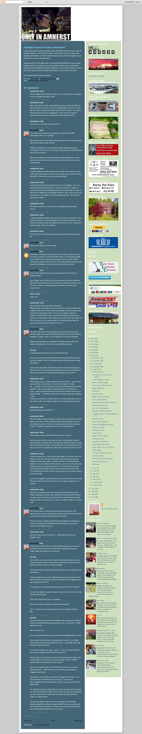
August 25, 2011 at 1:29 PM (39, 249)
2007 (93, 497)
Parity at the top (97, 372)
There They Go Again (101, 660)
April (94, 476)
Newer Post (28, 720)
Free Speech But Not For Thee (104, 630)
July (94, 468)
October (96, 363)
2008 (93, 494)
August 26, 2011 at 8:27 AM (39, 405)
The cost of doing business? (101, 453)
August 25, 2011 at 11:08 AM (39, 229)
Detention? (96, 464)
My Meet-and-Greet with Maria (102, 458)
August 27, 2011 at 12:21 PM (39, 506)
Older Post (78, 720)
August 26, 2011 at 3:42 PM (39, 451)
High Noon (95, 391)
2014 (93, 347)
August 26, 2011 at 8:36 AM (39, 414)
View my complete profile (109, 509)
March (95, 479)
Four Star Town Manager (100, 408)
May (94, 473)
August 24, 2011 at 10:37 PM (39, 180)
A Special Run (97, 433)
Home (53, 720)
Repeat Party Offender (102, 523)
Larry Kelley (34, 130)
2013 (93, 350)
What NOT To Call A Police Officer (105, 538)
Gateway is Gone (98, 430)
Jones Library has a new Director (103, 447)
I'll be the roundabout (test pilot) (102, 424)
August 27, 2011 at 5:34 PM (39, 541)
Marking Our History (101, 583)
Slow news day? (97, 419)
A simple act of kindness (100, 441)
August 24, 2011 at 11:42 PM (39, 201)
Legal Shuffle (96, 450)
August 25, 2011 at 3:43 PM (39, 291)
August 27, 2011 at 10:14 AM (39, 487)
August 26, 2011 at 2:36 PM (39, 430)
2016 (93, 341)
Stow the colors (97, 394)
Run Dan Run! (99, 645)
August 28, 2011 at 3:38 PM (39, 615)
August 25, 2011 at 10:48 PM (39, 348)
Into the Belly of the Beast (100, 444)
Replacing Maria (99, 568)
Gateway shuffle (97, 456)
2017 (93, 338)
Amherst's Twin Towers (100, 436)
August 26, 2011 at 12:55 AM (39, 376)
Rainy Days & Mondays (100, 421)
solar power (44, 80)
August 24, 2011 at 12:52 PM (39, 100)
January (96, 485)
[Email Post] (57, 78)
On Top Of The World (99, 399)
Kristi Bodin (34, 251)
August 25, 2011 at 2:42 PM (39, 268)
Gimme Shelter (99, 600)
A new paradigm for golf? (100, 379)
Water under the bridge (100, 382)
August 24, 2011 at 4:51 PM (39, 119)
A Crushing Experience (100, 405)
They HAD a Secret (100, 553)
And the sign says (98, 439)
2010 (93, 488)
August (95, 369)
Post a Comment (29, 716)
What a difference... (98, 388)
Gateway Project (33, 80)
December (96, 358)
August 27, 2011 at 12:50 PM (39, 529)
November (96, 361)
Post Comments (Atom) (41, 725)
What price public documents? (102, 411)
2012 (93, 353)
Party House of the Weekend (102, 385)
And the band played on (100, 461)
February (96, 482)
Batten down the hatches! (100, 397)
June (95, 471)
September (97, 366)
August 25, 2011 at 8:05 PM (39, 300)
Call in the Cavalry (98, 427)
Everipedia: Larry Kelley (97, 76)
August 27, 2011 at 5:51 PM (39, 555)
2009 (93, 491)
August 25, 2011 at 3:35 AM (39, 212)
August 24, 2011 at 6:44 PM (39, 166)
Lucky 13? (97, 615)
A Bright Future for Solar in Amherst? (104, 402)
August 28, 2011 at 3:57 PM (39, 712)
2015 (93, 344)
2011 (93, 355)
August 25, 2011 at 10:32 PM (39, 326)
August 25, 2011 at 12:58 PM (39, 240)
